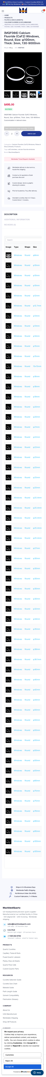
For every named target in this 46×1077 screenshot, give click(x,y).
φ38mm (36, 649)
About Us (6, 1010)
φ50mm (36, 710)
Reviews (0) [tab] (10, 225)
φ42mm (36, 689)
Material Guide (8, 988)
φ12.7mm (37, 305)
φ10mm (36, 265)
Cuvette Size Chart (10, 984)
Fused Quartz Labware (11, 957)
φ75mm (36, 791)
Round (27, 255)
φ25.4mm (37, 497)
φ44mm (36, 700)
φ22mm (36, 437)
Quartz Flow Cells (9, 965)
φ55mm (36, 770)
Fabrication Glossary (10, 999)
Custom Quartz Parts (11, 969)
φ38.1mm (37, 659)
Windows (18, 255)
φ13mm (36, 316)
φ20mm (36, 407)
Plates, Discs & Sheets (11, 961)
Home (6, 15)
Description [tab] (10, 214)
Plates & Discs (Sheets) (13, 20)
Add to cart (32, 134)
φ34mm (36, 619)
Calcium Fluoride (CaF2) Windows (17, 22)
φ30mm (36, 558)
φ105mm (37, 851)
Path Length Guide (10, 991)
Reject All (9, 1061)
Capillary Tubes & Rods (11, 953)
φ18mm (36, 386)
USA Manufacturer (10, 1014)
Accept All (9, 1067)
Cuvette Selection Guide (12, 980)
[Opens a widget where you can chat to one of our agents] (37, 1073)
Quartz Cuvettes (9, 949)
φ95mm (36, 831)
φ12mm (36, 295)
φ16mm (36, 376)
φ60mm (36, 780)
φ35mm (36, 629)
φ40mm (36, 669)
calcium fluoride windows (26, 149)
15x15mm (37, 366)
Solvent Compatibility (11, 995)
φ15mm (36, 346)
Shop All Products (9, 1022)
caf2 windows (12, 149)
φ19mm (36, 396)
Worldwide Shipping (10, 1018)
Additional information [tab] (17, 220)
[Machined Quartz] (23, 11)
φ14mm (36, 336)
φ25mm (36, 457)
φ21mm (36, 427)
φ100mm (37, 841)
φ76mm (36, 811)
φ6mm (36, 255)
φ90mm (36, 821)
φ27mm (36, 548)
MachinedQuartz (14, 152)
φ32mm (36, 609)
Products (8, 18)
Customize (9, 1055)
